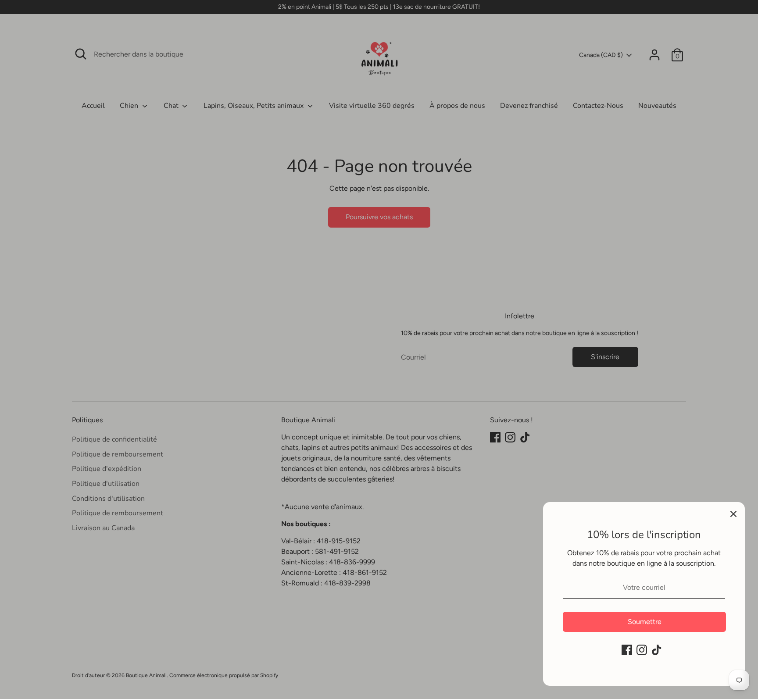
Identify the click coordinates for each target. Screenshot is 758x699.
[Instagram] (641, 650)
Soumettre (644, 621)
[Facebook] (627, 650)
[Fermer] (733, 513)
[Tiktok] (656, 650)
